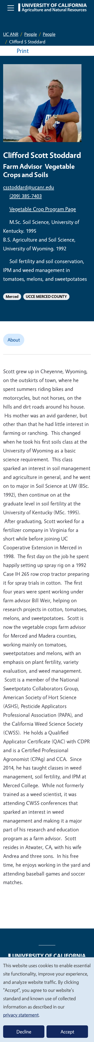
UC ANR (10, 34)
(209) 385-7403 (25, 196)
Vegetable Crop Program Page (42, 209)
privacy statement (21, 1015)
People (30, 34)
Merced (12, 296)
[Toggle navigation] (10, 7)
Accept (67, 1031)
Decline (23, 1031)
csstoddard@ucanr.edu (28, 187)
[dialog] (47, 999)
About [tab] (14, 340)
